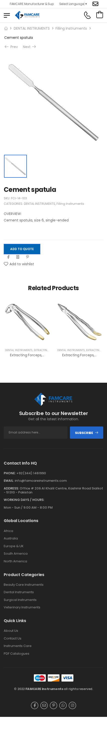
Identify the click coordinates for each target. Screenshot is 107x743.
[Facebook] (8, 257)
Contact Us (12, 638)
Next (28, 46)
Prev (13, 46)
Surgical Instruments (20, 600)
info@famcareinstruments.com (41, 480)
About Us (11, 631)
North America (15, 561)
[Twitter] (17, 257)
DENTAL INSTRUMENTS (32, 28)
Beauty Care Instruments (24, 585)
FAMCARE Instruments (44, 689)
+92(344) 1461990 (31, 473)
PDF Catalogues (16, 654)
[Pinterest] (27, 257)
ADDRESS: (11, 488)
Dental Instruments (19, 592)
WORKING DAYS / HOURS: (24, 500)
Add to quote (22, 249)
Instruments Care (18, 646)
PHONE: (10, 473)
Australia (11, 538)
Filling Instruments (71, 28)
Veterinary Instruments (22, 607)
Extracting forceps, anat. (31, 355)
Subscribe (84, 432)
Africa (8, 531)
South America (16, 554)
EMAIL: (9, 480)
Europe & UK (14, 546)
